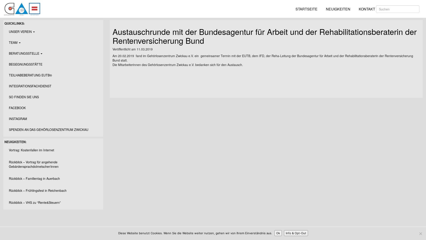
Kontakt (367, 9)
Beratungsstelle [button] (24, 53)
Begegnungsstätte (25, 64)
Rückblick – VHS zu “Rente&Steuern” (35, 202)
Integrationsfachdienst (30, 86)
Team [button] (13, 42)
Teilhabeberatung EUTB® (30, 75)
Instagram (18, 118)
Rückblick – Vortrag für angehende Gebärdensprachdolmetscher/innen (34, 164)
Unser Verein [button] (21, 31)
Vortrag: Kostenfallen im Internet (31, 150)
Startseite (307, 9)
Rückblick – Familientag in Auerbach (34, 178)
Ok (278, 233)
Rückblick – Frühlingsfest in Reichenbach (38, 190)
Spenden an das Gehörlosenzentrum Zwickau (48, 129)
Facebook (17, 108)
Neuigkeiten (338, 9)
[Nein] (420, 233)
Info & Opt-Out (296, 233)
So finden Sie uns (24, 97)
